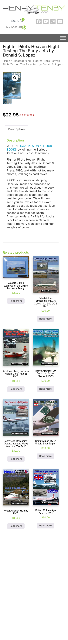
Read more (16, 300)
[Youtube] (46, 21)
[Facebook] (38, 21)
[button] (15, 78)
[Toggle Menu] (63, 38)
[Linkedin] (60, 21)
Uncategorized (21, 60)
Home (6, 60)
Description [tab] (16, 129)
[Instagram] (53, 21)
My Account (14, 27)
